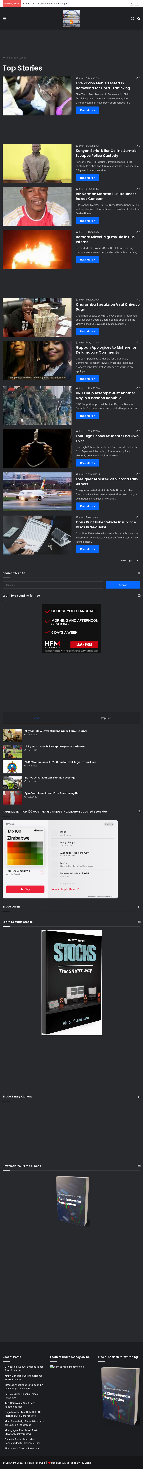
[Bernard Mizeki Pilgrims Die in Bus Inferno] (37, 249)
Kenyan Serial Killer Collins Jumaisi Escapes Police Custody (106, 153)
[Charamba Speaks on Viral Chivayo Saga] (37, 317)
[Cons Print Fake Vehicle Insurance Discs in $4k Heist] (37, 535)
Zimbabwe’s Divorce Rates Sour (22, 1448)
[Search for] (138, 20)
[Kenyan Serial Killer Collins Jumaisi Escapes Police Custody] (37, 163)
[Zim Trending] (71, 18)
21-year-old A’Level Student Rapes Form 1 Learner (55, 731)
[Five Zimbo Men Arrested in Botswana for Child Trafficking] (37, 95)
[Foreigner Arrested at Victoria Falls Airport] (37, 491)
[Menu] (4, 20)
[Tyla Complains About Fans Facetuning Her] (12, 798)
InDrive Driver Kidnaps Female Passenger (50, 777)
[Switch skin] (132, 20)
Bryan (81, 78)
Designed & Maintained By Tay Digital (71, 1462)
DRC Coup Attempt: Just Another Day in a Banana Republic (105, 395)
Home (8, 57)
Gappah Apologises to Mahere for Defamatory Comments (106, 350)
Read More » (87, 110)
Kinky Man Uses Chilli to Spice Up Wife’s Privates (54, 746)
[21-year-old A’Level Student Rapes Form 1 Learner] (12, 735)
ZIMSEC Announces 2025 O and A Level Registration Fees (60, 762)
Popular (106, 718)
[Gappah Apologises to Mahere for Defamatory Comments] (37, 360)
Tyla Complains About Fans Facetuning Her (46, 3)
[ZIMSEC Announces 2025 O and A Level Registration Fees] (12, 766)
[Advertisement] (71, 41)
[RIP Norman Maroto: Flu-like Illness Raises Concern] (37, 206)
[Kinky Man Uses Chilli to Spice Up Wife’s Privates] (12, 751)
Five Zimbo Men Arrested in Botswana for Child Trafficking (103, 85)
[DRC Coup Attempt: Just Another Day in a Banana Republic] (37, 405)
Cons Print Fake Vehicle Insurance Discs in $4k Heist (106, 525)
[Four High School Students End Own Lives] (37, 448)
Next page (126, 560)
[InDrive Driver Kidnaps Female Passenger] (12, 782)
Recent (37, 718)
